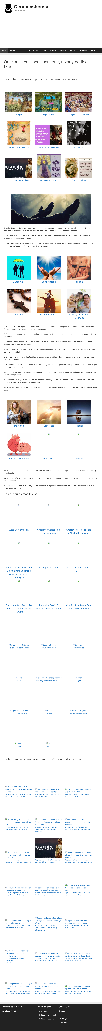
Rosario (22, 50)
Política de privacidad (47, 1015)
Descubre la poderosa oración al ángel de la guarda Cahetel (16, 894)
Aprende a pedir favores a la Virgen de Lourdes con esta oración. (77, 894)
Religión (13, 50)
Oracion (79, 458)
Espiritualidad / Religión (19, 147)
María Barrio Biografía (9, 1011)
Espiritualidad (33, 50)
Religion (79, 281)
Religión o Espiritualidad (79, 115)
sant (49, 746)
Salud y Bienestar (49, 314)
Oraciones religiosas (78, 713)
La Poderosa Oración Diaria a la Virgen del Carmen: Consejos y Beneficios (46, 829)
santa (19, 681)
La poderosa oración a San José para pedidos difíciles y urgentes (48, 861)
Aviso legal (43, 1011)
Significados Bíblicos (19, 713)
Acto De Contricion (19, 529)
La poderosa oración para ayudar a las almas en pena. (78, 927)
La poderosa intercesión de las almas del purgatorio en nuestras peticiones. (78, 861)
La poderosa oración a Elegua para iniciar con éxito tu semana (17, 927)
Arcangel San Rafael (49, 567)
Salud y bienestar (49, 648)
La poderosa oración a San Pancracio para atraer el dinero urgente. (48, 992)
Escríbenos (62, 1011)
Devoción (53, 50)
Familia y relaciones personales (49, 681)
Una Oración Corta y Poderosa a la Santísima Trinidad (77, 795)
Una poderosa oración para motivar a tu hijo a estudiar (48, 795)
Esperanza (48, 425)
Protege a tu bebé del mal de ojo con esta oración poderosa (78, 992)
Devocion (19, 425)
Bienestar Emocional (19, 458)
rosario (49, 713)
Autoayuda (78, 147)
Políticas (94, 50)
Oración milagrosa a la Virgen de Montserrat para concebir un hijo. (17, 828)
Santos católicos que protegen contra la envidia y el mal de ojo (78, 959)
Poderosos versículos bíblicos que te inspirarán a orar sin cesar (48, 894)
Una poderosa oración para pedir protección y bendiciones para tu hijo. (18, 861)
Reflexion (78, 425)
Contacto (83, 50)
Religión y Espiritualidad (19, 180)
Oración (63, 50)
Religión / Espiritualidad (49, 180)
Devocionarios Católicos (19, 648)
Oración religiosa (79, 180)
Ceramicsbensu (31, 6)
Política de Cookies (46, 1019)
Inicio (4, 50)
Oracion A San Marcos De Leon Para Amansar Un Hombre (19, 608)
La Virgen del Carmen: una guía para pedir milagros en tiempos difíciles (18, 992)
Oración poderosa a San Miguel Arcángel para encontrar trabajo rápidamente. (46, 928)
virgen (78, 681)
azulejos (19, 746)
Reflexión (73, 50)
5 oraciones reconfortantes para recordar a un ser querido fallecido (77, 828)
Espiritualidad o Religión (49, 147)
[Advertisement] (51, 32)
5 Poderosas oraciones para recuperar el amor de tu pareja (46, 959)
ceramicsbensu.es (65, 1023)
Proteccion (48, 458)
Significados (79, 648)
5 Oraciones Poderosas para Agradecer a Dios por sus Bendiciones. (15, 960)
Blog (44, 50)
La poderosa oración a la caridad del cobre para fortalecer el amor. (18, 795)
